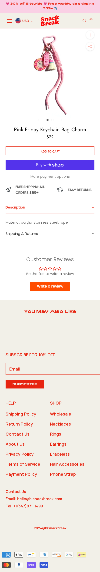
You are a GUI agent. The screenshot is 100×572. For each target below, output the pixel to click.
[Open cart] (91, 20)
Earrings (58, 444)
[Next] (61, 120)
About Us (15, 444)
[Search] (85, 21)
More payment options (50, 176)
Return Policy (19, 424)
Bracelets (60, 454)
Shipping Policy (21, 414)
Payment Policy (21, 474)
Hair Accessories (67, 464)
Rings (55, 434)
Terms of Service (23, 464)
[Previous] (39, 120)
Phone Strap (63, 474)
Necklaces (60, 424)
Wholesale (60, 414)
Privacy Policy (20, 454)
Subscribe (24, 384)
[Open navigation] (9, 21)
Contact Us (18, 434)
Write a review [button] (50, 286)
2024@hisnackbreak (50, 528)
